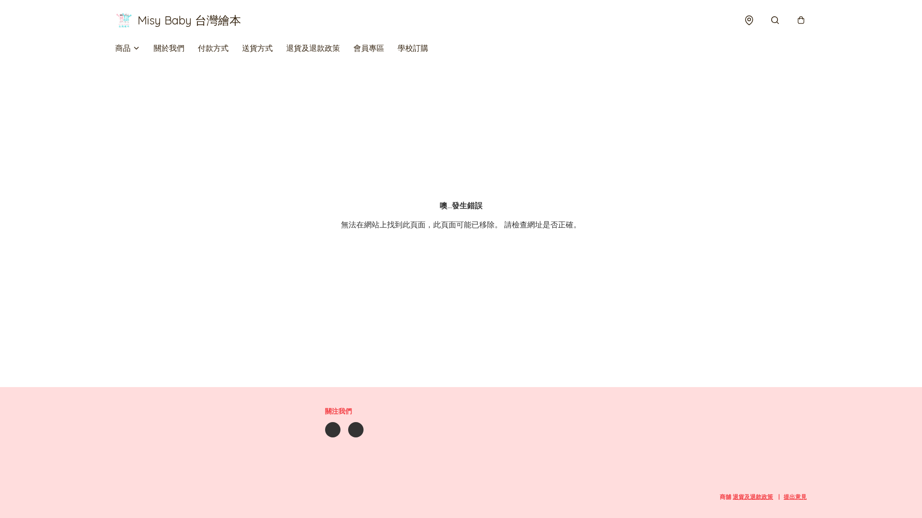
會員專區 (368, 48)
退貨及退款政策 (313, 48)
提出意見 (795, 496)
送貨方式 (257, 48)
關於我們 (169, 48)
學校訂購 (413, 48)
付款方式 (213, 48)
